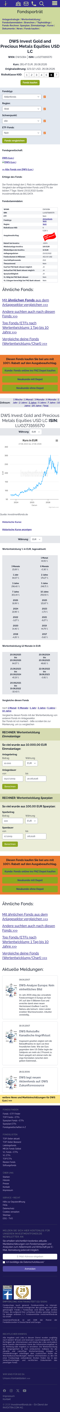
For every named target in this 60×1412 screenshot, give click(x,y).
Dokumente (8, 28)
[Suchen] (42, 3)
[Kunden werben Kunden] (18, 3)
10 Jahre (6, 711)
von (4, 773)
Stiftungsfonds (9, 1165)
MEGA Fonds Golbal (12, 1149)
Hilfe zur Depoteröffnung (14, 1202)
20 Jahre (36, 405)
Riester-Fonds (9, 1162)
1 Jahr (33, 708)
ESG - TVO (8, 1218)
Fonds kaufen (31, 28)
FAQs (5, 1205)
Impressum (8, 1190)
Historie (6, 1180)
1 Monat (28, 399)
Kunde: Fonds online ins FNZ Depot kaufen (30, 370)
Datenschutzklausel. (33, 1262)
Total (45, 405)
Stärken (6, 1177)
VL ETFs (6, 1155)
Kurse (50, 25)
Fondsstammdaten (12, 22)
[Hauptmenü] (54, 3)
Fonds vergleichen (14, 140)
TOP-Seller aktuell (11, 1139)
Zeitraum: (5, 402)
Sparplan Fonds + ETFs (13, 1120)
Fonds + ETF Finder (11, 1114)
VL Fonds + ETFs (10, 1152)
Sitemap (6, 1215)
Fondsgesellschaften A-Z (14, 1127)
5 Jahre (42, 402)
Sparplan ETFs (9, 1124)
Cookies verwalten (11, 1212)
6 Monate (51, 399)
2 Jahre (23, 402)
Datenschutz (8, 1208)
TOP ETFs (7, 1159)
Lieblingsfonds (9, 1145)
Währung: (24, 431)
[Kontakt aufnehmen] (34, 3)
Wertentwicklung (30, 19)
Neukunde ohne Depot (30, 388)
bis (26, 773)
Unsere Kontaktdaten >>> (16, 1378)
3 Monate (39, 399)
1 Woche (18, 399)
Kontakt (6, 1187)
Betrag (5, 758)
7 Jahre (52, 402)
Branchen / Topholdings (37, 22)
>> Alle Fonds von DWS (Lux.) (17, 169)
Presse (6, 1183)
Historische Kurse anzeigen (17, 529)
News (20, 28)
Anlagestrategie (11, 19)
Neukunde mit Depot (30, 379)
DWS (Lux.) (8, 158)
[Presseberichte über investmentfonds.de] (8, 1292)
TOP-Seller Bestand (12, 1142)
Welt (45, 224)
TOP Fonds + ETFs (11, 1117)
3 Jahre (33, 402)
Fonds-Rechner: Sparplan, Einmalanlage (24, 25)
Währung (30, 758)
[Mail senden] (26, 3)
